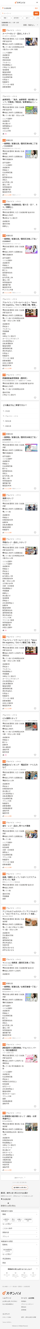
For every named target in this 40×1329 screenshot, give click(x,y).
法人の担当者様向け (8, 1304)
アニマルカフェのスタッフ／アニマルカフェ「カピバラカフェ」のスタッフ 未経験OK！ (20, 913)
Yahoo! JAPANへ (7, 1322)
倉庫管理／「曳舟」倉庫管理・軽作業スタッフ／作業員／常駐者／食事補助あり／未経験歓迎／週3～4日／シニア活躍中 (20, 102)
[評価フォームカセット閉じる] (36, 1268)
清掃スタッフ (8, 498)
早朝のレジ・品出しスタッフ (14, 542)
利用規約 (23, 1301)
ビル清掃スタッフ (9, 718)
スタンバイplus (6, 1317)
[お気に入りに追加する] (35, 89)
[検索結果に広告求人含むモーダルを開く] (7, 25)
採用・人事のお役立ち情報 (28, 1317)
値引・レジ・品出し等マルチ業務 (16, 826)
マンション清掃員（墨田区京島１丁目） (19, 963)
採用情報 (23, 1310)
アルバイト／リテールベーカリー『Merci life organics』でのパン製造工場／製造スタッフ (19, 304)
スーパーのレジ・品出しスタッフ (16, 34)
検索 (36, 13)
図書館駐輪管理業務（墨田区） (15, 378)
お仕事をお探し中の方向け (9, 1301)
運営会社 (23, 1307)
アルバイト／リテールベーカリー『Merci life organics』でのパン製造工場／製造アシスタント (19, 642)
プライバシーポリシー (27, 1304)
